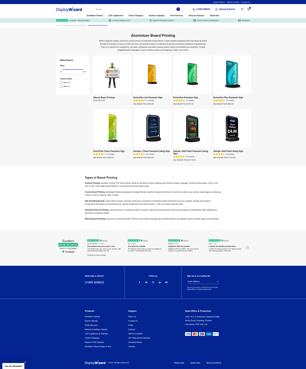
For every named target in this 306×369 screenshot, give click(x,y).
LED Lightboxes (115, 15)
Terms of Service (203, 289)
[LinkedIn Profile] (159, 282)
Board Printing (80, 25)
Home (58, 25)
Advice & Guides (233, 2)
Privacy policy (179, 362)
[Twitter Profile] (146, 282)
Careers (131, 346)
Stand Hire (214, 15)
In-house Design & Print (121, 20)
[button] (13, 366)
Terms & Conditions (213, 362)
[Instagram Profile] (153, 282)
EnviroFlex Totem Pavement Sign (109, 151)
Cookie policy (195, 362)
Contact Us (245, 2)
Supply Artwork (219, 2)
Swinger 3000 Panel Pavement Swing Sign (190, 152)
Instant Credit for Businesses (208, 20)
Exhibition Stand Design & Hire (98, 346)
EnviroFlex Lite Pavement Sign (147, 97)
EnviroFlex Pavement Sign (185, 97)
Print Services (176, 15)
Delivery (131, 329)
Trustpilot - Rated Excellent (79, 20)
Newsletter (246, 20)
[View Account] (242, 9)
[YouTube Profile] (166, 282)
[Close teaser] (25, 362)
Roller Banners (91, 325)
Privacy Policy (191, 289)
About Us (132, 316)
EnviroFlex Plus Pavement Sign (228, 97)
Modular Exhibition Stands (96, 329)
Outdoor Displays (157, 15)
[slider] (61, 69)
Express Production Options (163, 20)
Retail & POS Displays (94, 342)
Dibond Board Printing (104, 97)
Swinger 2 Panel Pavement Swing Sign (151, 151)
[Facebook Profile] (139, 282)
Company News (135, 342)
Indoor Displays (136, 15)
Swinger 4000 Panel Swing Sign (228, 151)
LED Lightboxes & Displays (96, 333)
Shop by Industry (196, 15)
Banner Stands (91, 321)
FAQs (130, 325)
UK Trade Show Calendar (139, 338)
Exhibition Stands (95, 15)
